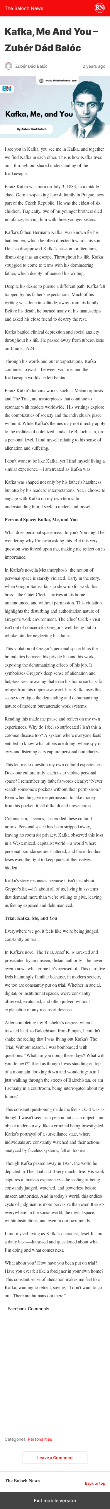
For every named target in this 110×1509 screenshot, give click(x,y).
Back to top (95, 1483)
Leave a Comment (55, 1457)
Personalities (40, 1439)
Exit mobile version (55, 1500)
